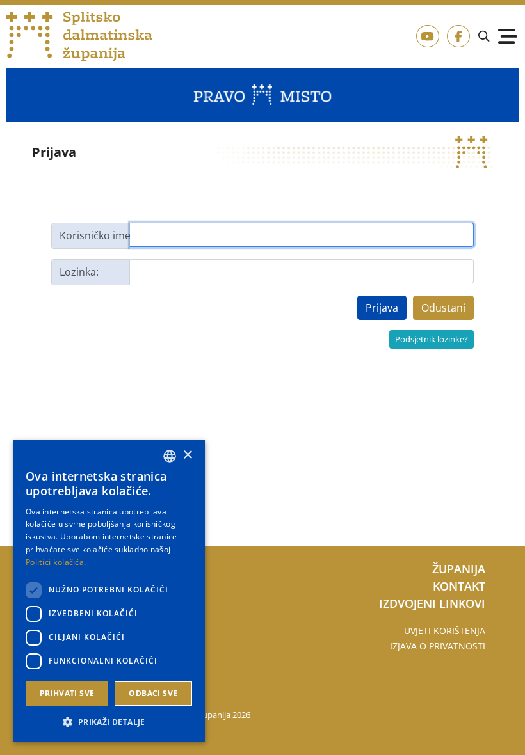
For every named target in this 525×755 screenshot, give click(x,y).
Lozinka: (79, 272)
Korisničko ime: (95, 235)
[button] (109, 721)
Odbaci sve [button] (153, 693)
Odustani (443, 308)
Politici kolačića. (56, 562)
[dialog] (109, 591)
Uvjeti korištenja (444, 630)
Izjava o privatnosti (437, 646)
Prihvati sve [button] (67, 693)
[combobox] (169, 456)
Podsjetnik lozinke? (431, 339)
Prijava (382, 308)
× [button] (187, 455)
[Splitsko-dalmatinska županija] (79, 37)
